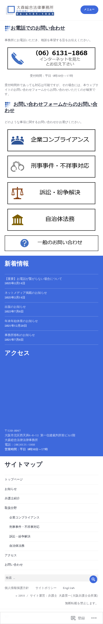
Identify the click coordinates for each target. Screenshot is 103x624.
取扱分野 (11, 507)
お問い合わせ (14, 564)
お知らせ (11, 489)
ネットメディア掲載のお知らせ (26, 292)
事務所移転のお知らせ (20, 335)
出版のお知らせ (15, 306)
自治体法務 (16, 545)
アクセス (11, 555)
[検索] (93, 579)
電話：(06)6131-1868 (20, 444)
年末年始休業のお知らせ (21, 321)
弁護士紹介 (12, 498)
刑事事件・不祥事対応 (24, 526)
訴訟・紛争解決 (19, 536)
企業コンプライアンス (24, 517)
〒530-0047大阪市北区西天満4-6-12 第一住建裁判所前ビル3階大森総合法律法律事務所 (40, 435)
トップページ (14, 479)
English (69, 587)
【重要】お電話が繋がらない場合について (33, 278)
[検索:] (51, 577)
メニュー (89, 9)
